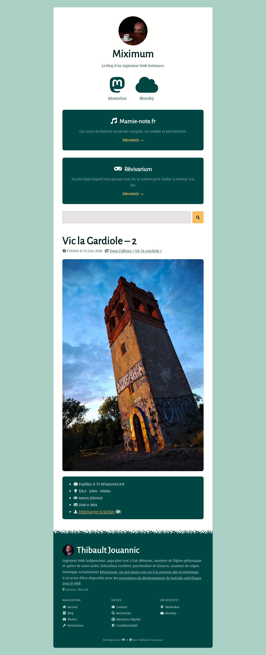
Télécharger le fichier (96, 511)
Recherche (123, 613)
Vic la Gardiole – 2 (99, 240)
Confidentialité (126, 625)
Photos (72, 619)
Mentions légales (128, 619)
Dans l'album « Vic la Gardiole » (136, 250)
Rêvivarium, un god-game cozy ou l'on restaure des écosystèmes (149, 572)
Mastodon (172, 607)
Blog (70, 613)
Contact (121, 607)
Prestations (75, 625)
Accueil (72, 607)
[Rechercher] (198, 217)
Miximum (133, 53)
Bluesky (170, 613)
